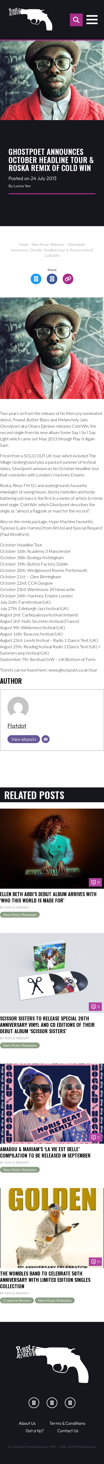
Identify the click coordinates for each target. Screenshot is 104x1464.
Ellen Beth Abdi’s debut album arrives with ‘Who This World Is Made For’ (48, 897)
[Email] (46, 739)
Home (24, 244)
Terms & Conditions (67, 1423)
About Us (27, 1423)
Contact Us (67, 1430)
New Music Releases (48, 244)
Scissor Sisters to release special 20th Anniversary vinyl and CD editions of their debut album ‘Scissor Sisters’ (47, 1025)
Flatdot (16, 725)
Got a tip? (35, 1430)
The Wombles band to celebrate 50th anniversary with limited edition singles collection (45, 1280)
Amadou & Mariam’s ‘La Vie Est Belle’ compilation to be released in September (45, 1152)
